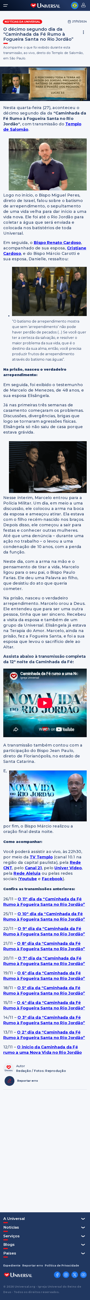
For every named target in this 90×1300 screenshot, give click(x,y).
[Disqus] (45, 1150)
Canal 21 (33, 868)
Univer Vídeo (68, 868)
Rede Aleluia (27, 873)
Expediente (12, 1265)
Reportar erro (32, 1265)
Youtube (28, 878)
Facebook (52, 878)
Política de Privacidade (62, 1265)
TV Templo (41, 857)
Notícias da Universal (22, 21)
